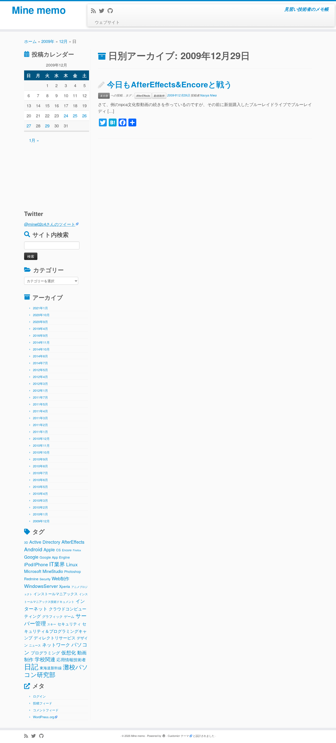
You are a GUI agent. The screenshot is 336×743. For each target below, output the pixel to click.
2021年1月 (40, 308)
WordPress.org (43, 717)
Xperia (64, 586)
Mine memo (39, 10)
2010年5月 (40, 486)
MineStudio (53, 571)
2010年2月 (40, 507)
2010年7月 (40, 473)
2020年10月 (41, 314)
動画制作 (159, 95)
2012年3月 (40, 383)
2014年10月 (41, 349)
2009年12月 (41, 521)
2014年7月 (40, 363)
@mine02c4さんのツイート (49, 224)
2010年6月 (40, 479)
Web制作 (60, 578)
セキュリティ (69, 624)
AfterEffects (72, 542)
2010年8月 (40, 466)
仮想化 (68, 652)
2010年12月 (41, 438)
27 (29, 125)
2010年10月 (41, 452)
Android (33, 549)
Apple (49, 549)
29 (47, 125)
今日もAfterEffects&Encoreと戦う (169, 84)
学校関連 (45, 659)
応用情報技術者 (71, 659)
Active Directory (44, 542)
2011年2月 (40, 424)
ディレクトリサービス (55, 638)
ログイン (39, 696)
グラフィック (52, 616)
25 (75, 115)
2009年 (47, 41)
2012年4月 (40, 376)
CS (58, 549)
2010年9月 (40, 459)
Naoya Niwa (208, 95)
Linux (72, 564)
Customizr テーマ (178, 736)
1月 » (34, 140)
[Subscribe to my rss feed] (95, 10)
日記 (31, 666)
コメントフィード (46, 710)
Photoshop (72, 571)
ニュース (35, 645)
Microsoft (32, 571)
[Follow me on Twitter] (103, 10)
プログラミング (45, 652)
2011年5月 (40, 404)
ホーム (30, 41)
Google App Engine (55, 557)
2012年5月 (40, 369)
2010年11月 (41, 445)
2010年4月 (40, 493)
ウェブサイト (107, 22)
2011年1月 (40, 431)
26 (84, 115)
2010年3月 (40, 500)
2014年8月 (40, 356)
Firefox (77, 550)
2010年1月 (40, 514)
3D (26, 542)
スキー (51, 624)
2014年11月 (41, 342)
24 (66, 115)
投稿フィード (42, 703)
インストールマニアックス (55, 593)
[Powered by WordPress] (164, 734)
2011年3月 (40, 418)
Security (45, 579)
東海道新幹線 (51, 667)
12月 (63, 41)
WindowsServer (41, 585)
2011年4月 (40, 411)
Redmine (31, 578)
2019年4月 (40, 328)
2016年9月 (40, 335)
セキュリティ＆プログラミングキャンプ (55, 631)
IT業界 (57, 564)
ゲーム (69, 616)
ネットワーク (56, 644)
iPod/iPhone (36, 564)
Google (31, 557)
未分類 (104, 95)
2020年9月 (40, 321)
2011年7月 (40, 397)
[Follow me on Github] (111, 10)
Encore (67, 550)
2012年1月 (40, 390)
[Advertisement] (55, 174)
